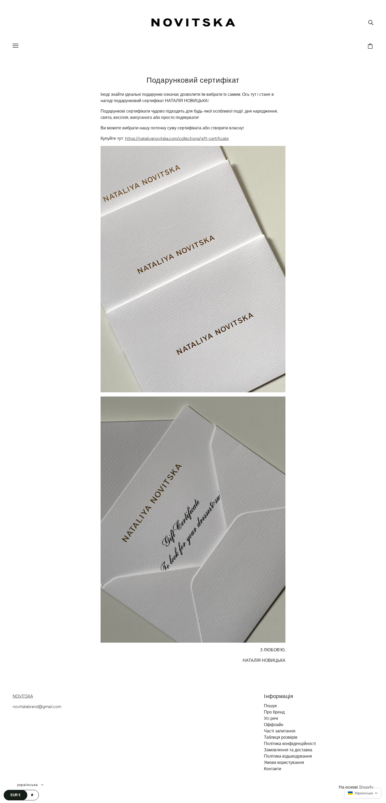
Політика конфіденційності (290, 743)
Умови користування (284, 762)
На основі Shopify (356, 787)
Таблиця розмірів (281, 737)
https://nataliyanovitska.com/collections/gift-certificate (177, 138)
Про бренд (274, 712)
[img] (370, 22)
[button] (362, 793)
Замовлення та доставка (288, 749)
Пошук (270, 705)
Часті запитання (279, 730)
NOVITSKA (23, 696)
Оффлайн (273, 724)
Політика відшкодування (288, 756)
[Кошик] (371, 46)
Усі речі (271, 718)
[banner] (193, 21)
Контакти (272, 768)
